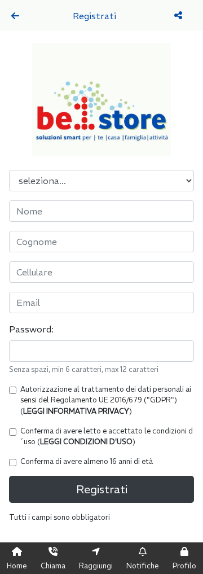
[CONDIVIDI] (179, 15)
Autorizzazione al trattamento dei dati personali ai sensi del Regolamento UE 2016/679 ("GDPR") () (105, 399)
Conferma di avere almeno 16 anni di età (86, 461)
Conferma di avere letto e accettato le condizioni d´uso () (106, 436)
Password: (31, 329)
